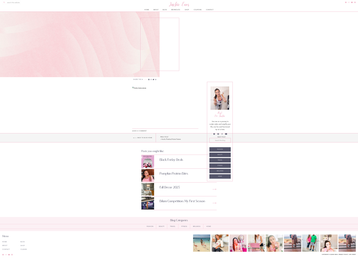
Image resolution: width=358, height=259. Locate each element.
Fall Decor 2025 (170, 187)
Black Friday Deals (171, 160)
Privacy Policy (343, 254)
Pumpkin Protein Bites (174, 174)
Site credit (352, 254)
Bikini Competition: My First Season (182, 201)
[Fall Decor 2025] (214, 189)
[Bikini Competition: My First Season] (214, 203)
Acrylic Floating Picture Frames (171, 139)
